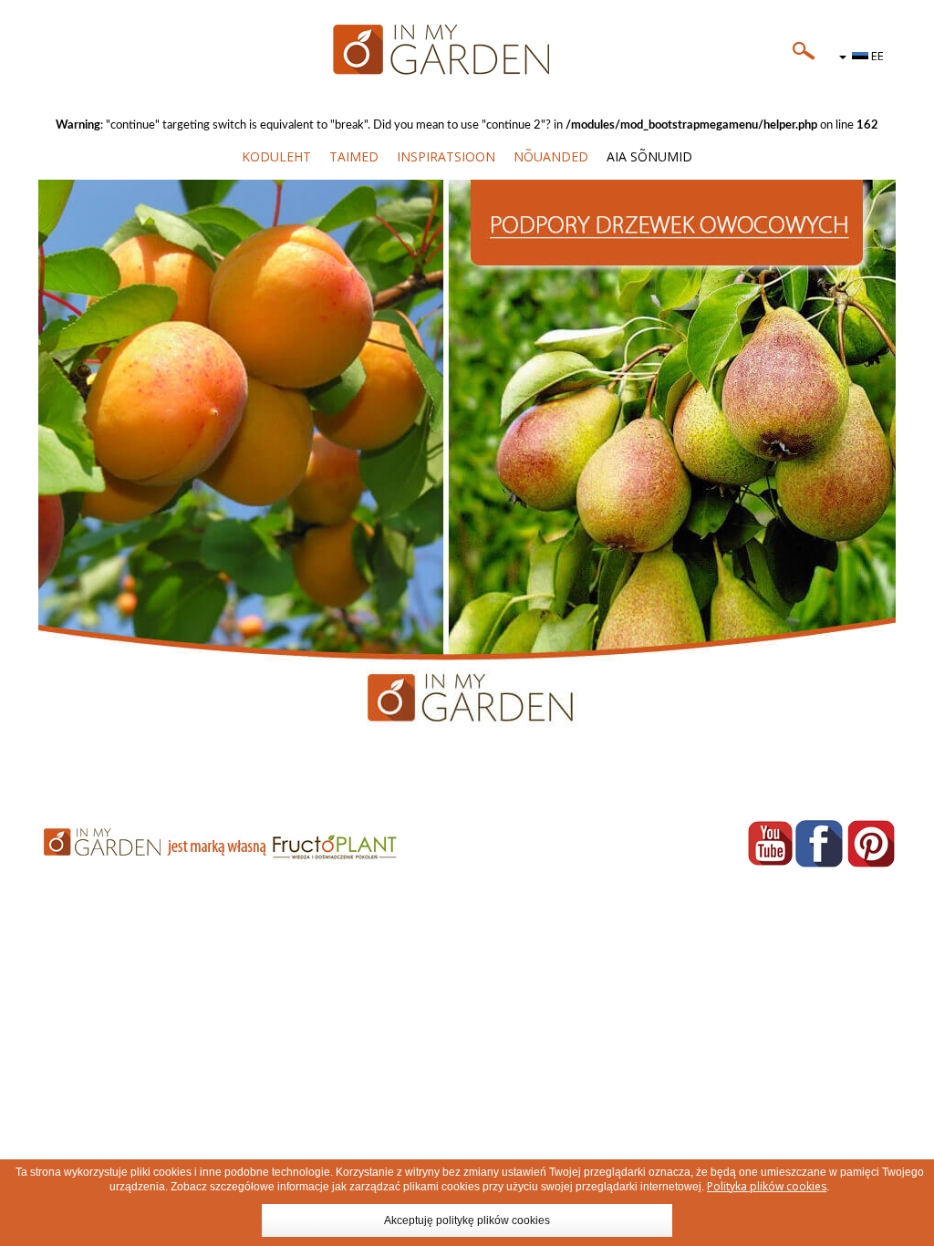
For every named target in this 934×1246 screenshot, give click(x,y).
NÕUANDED (551, 156)
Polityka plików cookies (766, 1186)
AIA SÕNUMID (649, 156)
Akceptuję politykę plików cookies (467, 1220)
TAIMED (354, 156)
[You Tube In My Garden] (769, 843)
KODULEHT (276, 156)
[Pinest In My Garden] (871, 843)
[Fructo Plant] (245, 843)
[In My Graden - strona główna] (467, 50)
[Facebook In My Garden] (819, 843)
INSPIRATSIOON (446, 156)
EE (876, 55)
